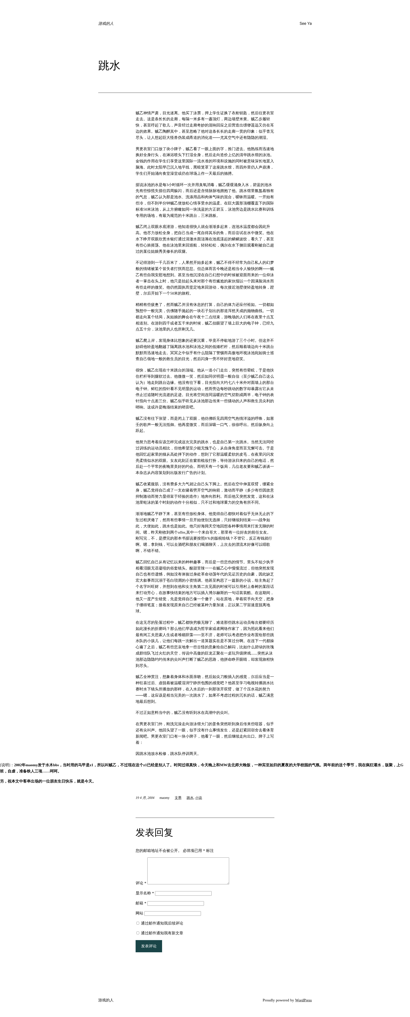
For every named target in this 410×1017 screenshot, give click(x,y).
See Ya (306, 23)
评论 (141, 883)
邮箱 (141, 903)
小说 (198, 798)
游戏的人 (106, 23)
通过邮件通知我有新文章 (162, 933)
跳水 (190, 798)
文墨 (178, 798)
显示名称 (145, 893)
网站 (139, 913)
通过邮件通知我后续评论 (162, 923)
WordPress (303, 1000)
